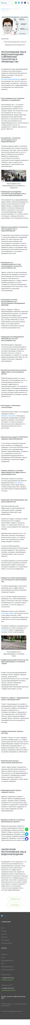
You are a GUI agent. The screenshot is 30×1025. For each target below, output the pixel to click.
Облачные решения (7, 969)
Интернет (4, 954)
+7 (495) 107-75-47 (7, 988)
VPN (2, 963)
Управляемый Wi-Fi (7, 960)
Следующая (15, 905)
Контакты (4, 937)
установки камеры (7, 613)
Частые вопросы (6, 943)
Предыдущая (15, 899)
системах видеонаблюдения (10, 79)
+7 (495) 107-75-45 (7, 978)
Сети (3, 957)
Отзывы (3, 931)
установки (4, 630)
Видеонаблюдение (7, 966)
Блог (2, 928)
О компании (5, 940)
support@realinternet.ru (8, 990)
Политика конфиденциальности (11, 1011)
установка (19, 483)
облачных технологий (8, 416)
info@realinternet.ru (7, 980)
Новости (4, 934)
